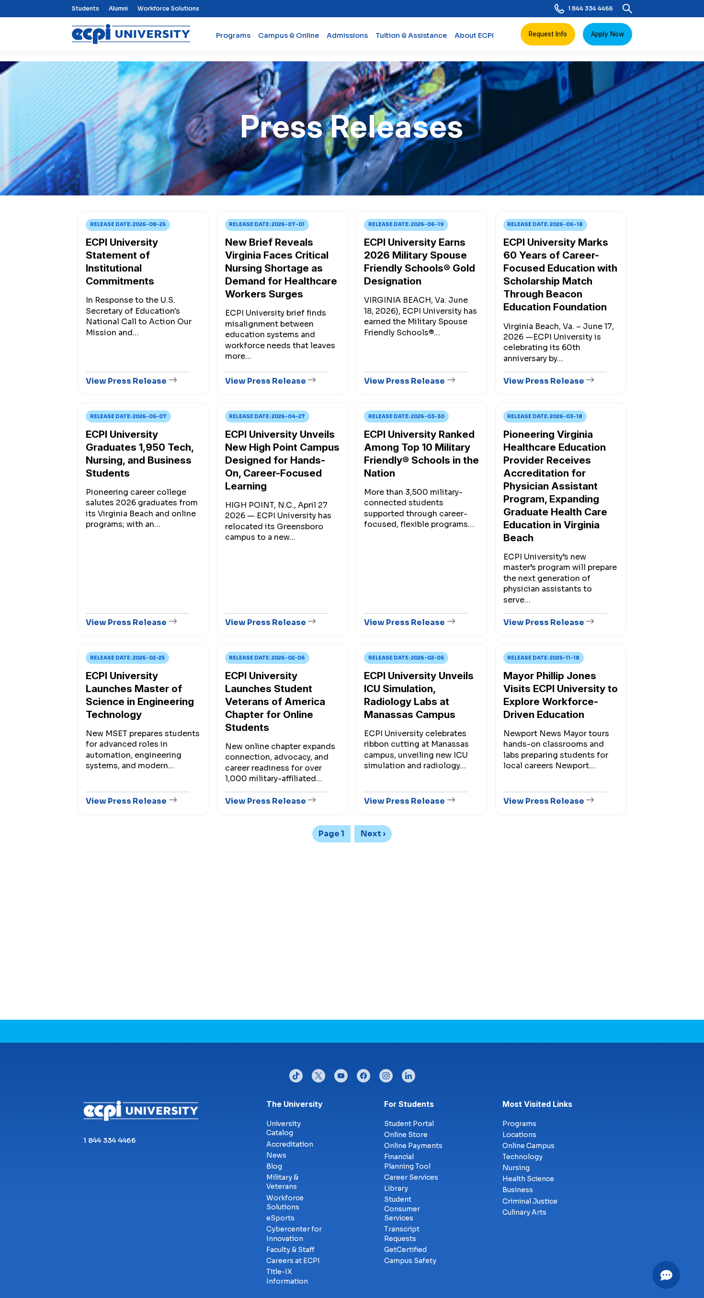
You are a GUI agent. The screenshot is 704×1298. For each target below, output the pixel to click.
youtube (341, 1073)
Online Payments (413, 1145)
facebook (363, 1073)
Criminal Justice (529, 1201)
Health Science (528, 1178)
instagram (386, 1073)
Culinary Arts (524, 1212)
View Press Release (126, 381)
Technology (522, 1156)
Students (85, 8)
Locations (519, 1134)
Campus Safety (410, 1260)
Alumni (118, 8)
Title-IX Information (287, 1276)
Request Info (548, 34)
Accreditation (289, 1144)
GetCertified (405, 1249)
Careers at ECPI (293, 1260)
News (276, 1155)
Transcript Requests (402, 1234)
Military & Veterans (282, 1182)
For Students (409, 1104)
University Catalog (283, 1128)
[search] (627, 8)
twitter (318, 1073)
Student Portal (409, 1123)
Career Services (411, 1177)
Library (396, 1188)
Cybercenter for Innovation (294, 1234)
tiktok (296, 1073)
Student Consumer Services (402, 1208)
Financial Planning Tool (407, 1161)
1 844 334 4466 (590, 8)
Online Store (406, 1134)
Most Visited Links (537, 1104)
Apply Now (607, 34)
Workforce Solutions (168, 8)
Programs (233, 35)
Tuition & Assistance (411, 35)
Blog (274, 1166)
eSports (280, 1218)
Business (517, 1189)
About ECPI (474, 35)
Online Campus (528, 1145)
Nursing (516, 1167)
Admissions (347, 35)
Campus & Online (288, 35)
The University (294, 1104)
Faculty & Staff (290, 1249)
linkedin (408, 1073)
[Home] (135, 34)
